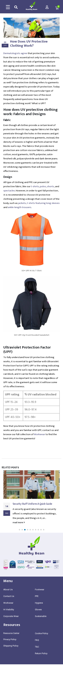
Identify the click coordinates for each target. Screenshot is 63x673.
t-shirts (35, 186)
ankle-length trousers (19, 207)
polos (43, 186)
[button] (19, 529)
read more (18, 522)
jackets (22, 203)
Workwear (39, 434)
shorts (50, 186)
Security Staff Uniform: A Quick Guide (32, 504)
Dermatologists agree (15, 53)
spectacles (9, 191)
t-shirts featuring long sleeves (43, 203)
